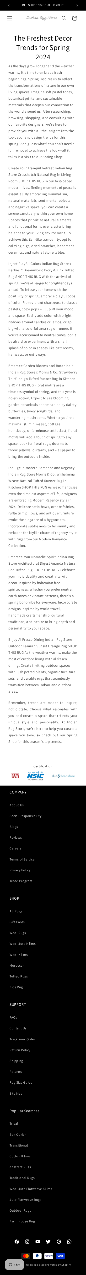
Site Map (16, 1093)
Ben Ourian (18, 1134)
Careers (15, 848)
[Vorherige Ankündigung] (9, 5)
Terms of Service (22, 859)
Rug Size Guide (21, 1082)
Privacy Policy (20, 870)
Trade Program (21, 881)
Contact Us (18, 1028)
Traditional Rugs (22, 1178)
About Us (17, 805)
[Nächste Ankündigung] (77, 5)
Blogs (14, 826)
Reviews (16, 837)
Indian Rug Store (35, 1264)
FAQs (13, 1017)
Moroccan (17, 965)
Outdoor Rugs (20, 1210)
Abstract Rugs (20, 1167)
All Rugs (16, 911)
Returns (16, 1071)
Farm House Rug (22, 1221)
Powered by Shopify (58, 1264)
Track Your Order (22, 1039)
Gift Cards (17, 922)
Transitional (19, 1145)
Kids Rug (16, 987)
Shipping (16, 1061)
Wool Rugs (18, 933)
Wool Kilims (19, 954)
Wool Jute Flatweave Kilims (31, 1189)
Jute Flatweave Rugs (25, 1199)
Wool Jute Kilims (23, 943)
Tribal (14, 1123)
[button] (9, 18)
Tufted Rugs (19, 976)
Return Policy (20, 1050)
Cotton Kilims (20, 1156)
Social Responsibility (26, 816)
